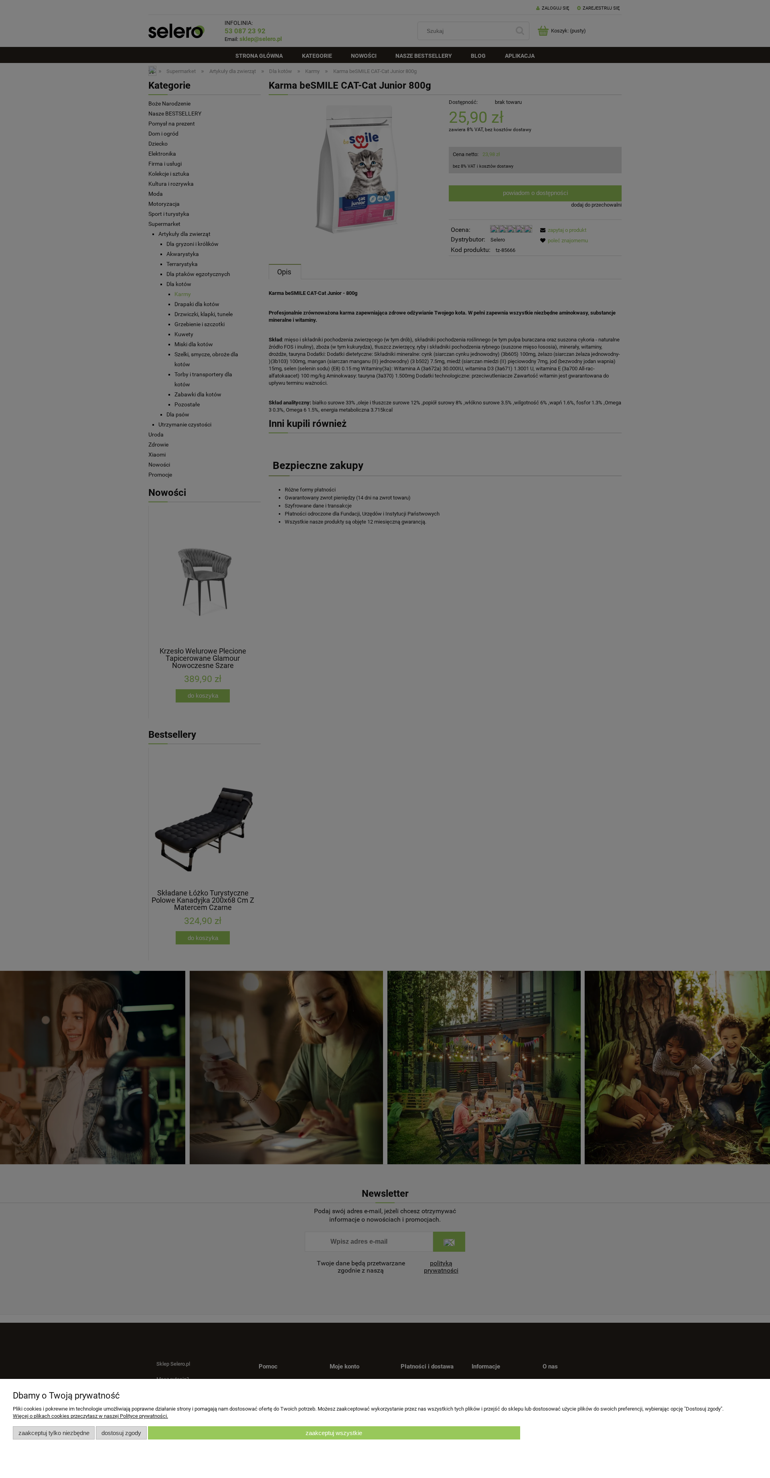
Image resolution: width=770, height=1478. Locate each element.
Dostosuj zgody (121, 1432)
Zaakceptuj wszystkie (334, 1432)
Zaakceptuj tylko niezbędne (53, 1432)
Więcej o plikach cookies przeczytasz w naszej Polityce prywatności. (90, 1416)
